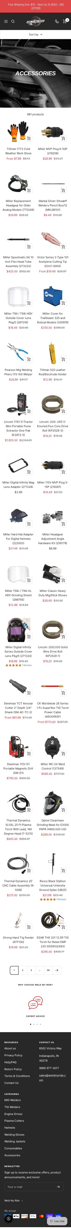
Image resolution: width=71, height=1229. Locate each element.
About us (10, 1048)
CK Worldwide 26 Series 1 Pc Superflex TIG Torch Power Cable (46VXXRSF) (53, 710)
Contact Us (11, 1083)
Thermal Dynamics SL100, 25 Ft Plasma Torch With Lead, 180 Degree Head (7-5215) (18, 827)
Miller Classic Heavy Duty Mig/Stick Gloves (53, 593)
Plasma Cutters (14, 1120)
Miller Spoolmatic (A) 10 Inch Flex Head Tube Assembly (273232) (18, 262)
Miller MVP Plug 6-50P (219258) (52, 151)
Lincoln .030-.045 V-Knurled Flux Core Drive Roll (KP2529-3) (52, 426)
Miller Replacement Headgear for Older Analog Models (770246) (18, 205)
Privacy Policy (13, 1055)
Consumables (13, 1148)
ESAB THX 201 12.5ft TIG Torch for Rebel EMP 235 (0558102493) (53, 942)
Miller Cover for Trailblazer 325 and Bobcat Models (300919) (52, 318)
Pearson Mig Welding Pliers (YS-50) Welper (18, 372)
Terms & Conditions (17, 1076)
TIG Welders (12, 1107)
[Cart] (65, 21)
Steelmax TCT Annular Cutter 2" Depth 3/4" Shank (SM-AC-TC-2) (18, 708)
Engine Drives (13, 1114)
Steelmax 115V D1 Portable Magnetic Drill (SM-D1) (18, 768)
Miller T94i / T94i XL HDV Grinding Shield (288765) (18, 595)
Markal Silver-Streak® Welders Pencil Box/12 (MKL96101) (52, 205)
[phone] (57, 21)
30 (48, 970)
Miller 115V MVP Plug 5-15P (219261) (52, 485)
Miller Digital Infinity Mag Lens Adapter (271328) (18, 485)
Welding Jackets (14, 1141)
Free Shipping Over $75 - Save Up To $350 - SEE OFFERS (36, 6)
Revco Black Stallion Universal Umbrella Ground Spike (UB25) (52, 885)
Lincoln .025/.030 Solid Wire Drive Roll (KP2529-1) (53, 651)
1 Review (26, 665)
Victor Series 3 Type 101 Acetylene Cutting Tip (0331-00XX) (52, 262)
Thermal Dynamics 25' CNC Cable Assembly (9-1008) (18, 885)
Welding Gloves (14, 1134)
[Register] (58, 1186)
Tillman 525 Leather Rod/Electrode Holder (53, 372)
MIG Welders (12, 1100)
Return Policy (13, 1069)
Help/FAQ (10, 1062)
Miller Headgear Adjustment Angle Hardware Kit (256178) (52, 539)
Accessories (12, 1155)
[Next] (57, 970)
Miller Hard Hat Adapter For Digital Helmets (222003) (18, 539)
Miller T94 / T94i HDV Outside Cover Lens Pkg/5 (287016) (18, 318)
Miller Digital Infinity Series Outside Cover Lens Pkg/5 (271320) (18, 651)
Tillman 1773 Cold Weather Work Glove (18, 151)
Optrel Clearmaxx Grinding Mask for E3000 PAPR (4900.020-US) (53, 825)
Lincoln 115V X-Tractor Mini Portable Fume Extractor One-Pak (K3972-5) (18, 428)
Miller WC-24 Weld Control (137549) (53, 766)
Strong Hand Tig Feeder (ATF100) (18, 940)
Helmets (9, 1127)
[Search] (13, 21)
